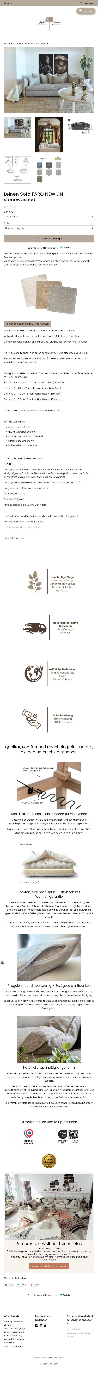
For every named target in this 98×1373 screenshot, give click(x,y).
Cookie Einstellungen (13, 1346)
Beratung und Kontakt (14, 1321)
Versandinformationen (14, 1339)
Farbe (7, 223)
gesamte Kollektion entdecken (49, 1266)
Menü (9, 3)
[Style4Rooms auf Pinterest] (40, 1326)
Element (8, 211)
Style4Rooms (59, 1357)
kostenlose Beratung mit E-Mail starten (27, 323)
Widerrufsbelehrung (13, 1335)
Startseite (8, 43)
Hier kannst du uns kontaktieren (24, 527)
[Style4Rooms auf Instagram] (45, 1326)
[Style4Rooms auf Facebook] (36, 1326)
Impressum (9, 1342)
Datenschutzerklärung (14, 1332)
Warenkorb (89, 3)
